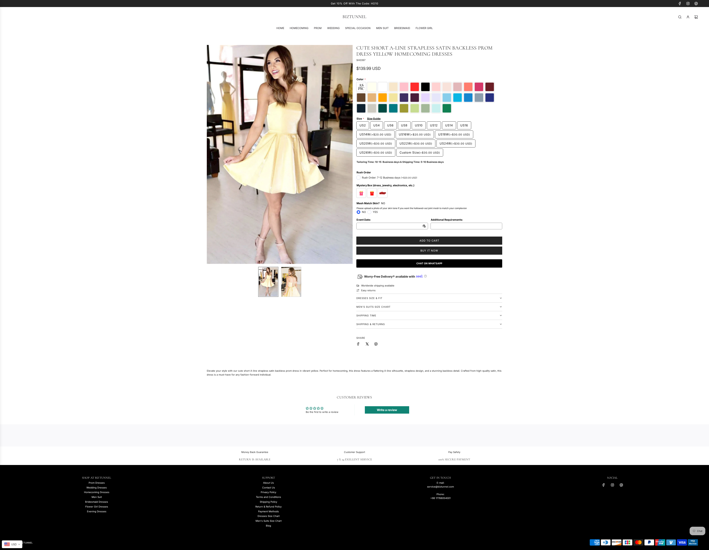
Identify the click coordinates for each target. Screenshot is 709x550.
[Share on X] (367, 344)
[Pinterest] (696, 3)
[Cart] (696, 17)
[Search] (680, 17)
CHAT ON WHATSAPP (429, 263)
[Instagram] (688, 3)
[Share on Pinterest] (376, 344)
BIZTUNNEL (354, 16)
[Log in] (688, 17)
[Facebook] (680, 3)
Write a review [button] (387, 410)
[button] (212, 154)
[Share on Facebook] (358, 344)
